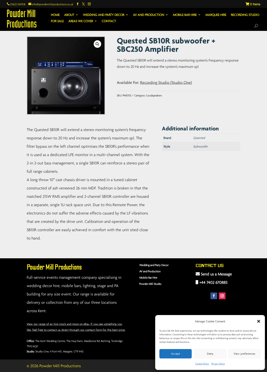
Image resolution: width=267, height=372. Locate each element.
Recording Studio (245, 14)
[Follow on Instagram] (222, 296)
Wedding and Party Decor (103, 14)
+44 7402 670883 (212, 282)
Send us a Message (216, 274)
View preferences (244, 353)
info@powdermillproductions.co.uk (50, 4)
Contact (109, 21)
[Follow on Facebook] (213, 296)
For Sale (57, 21)
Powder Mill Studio (150, 283)
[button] (259, 321)
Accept (175, 353)
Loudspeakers (154, 95)
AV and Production (148, 14)
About (69, 14)
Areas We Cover (80, 21)
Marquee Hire (215, 14)
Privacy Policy (218, 363)
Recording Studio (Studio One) (166, 82)
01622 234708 (16, 4)
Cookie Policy (202, 363)
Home (55, 14)
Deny (210, 353)
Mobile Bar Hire (185, 14)
